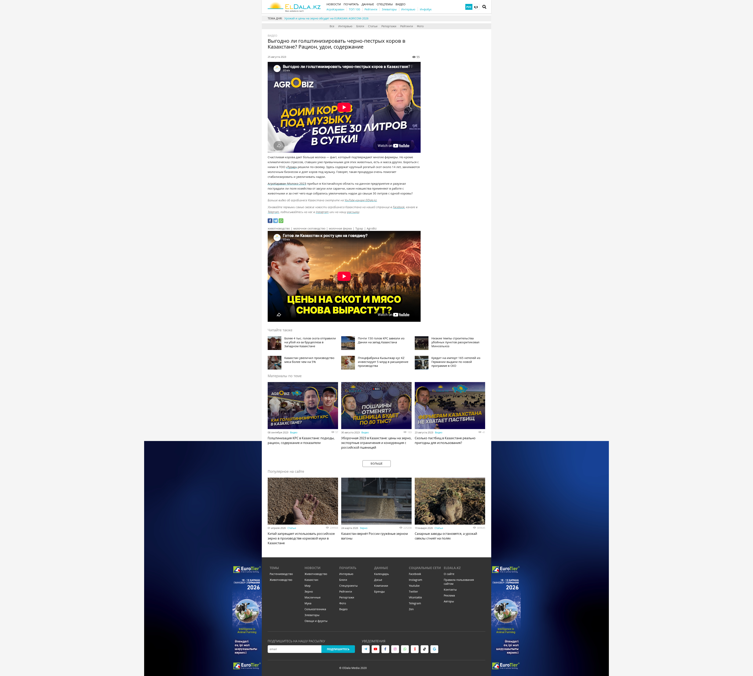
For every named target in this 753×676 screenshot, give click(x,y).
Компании (381, 585)
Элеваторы (312, 615)
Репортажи (388, 26)
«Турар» (291, 167)
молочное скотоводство (309, 228)
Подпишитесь (338, 649)
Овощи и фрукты (316, 621)
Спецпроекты (348, 585)
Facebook (399, 207)
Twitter (413, 591)
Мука (308, 603)
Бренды (379, 591)
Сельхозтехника (315, 609)
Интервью (345, 26)
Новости (312, 568)
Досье (378, 580)
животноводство (279, 228)
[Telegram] (275, 220)
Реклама (449, 595)
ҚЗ (476, 7)
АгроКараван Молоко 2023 (287, 183)
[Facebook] (270, 220)
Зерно (363, 528)
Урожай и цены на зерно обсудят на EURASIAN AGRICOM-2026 (326, 18)
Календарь (381, 574)
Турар (359, 228)
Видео (272, 35)
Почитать (347, 568)
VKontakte (415, 597)
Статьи (372, 26)
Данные (381, 568)
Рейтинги (406, 26)
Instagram (322, 212)
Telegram (273, 212)
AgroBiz (372, 228)
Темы (274, 568)
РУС (469, 7)
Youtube (414, 585)
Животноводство (281, 580)
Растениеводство (281, 574)
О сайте (449, 574)
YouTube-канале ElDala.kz (361, 200)
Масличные (313, 597)
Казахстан (311, 580)
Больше (377, 463)
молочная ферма (340, 228)
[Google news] (434, 649)
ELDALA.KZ (452, 568)
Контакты (450, 589)
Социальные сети (425, 568)
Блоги (360, 26)
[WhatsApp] (281, 220)
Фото (420, 26)
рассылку (353, 212)
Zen (411, 609)
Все (332, 26)
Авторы (449, 601)
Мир (308, 585)
